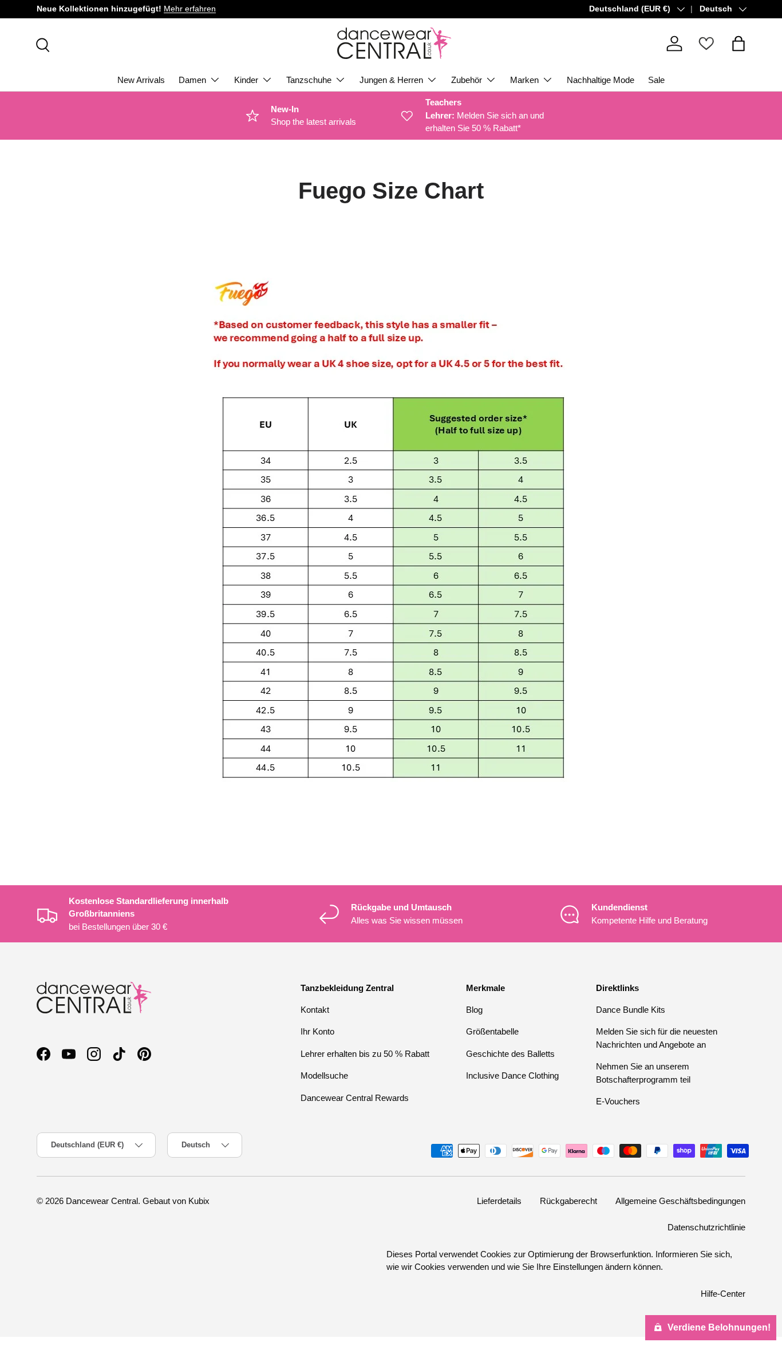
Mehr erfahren (190, 9)
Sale (656, 80)
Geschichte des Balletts (510, 1054)
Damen (192, 80)
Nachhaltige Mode (600, 80)
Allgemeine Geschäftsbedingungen (680, 1201)
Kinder (246, 80)
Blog (474, 1010)
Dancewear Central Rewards (355, 1098)
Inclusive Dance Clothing (512, 1075)
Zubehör (466, 80)
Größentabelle (492, 1031)
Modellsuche (324, 1075)
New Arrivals (141, 80)
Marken (524, 80)
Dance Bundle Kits (630, 1010)
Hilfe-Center (723, 1293)
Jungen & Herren (391, 80)
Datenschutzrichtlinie (706, 1227)
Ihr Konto (317, 1031)
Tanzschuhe (308, 80)
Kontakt (315, 1010)
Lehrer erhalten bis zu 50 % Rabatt (365, 1054)
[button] (738, 43)
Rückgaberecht (568, 1201)
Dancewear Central (102, 1201)
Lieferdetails (499, 1201)
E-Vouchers (618, 1101)
